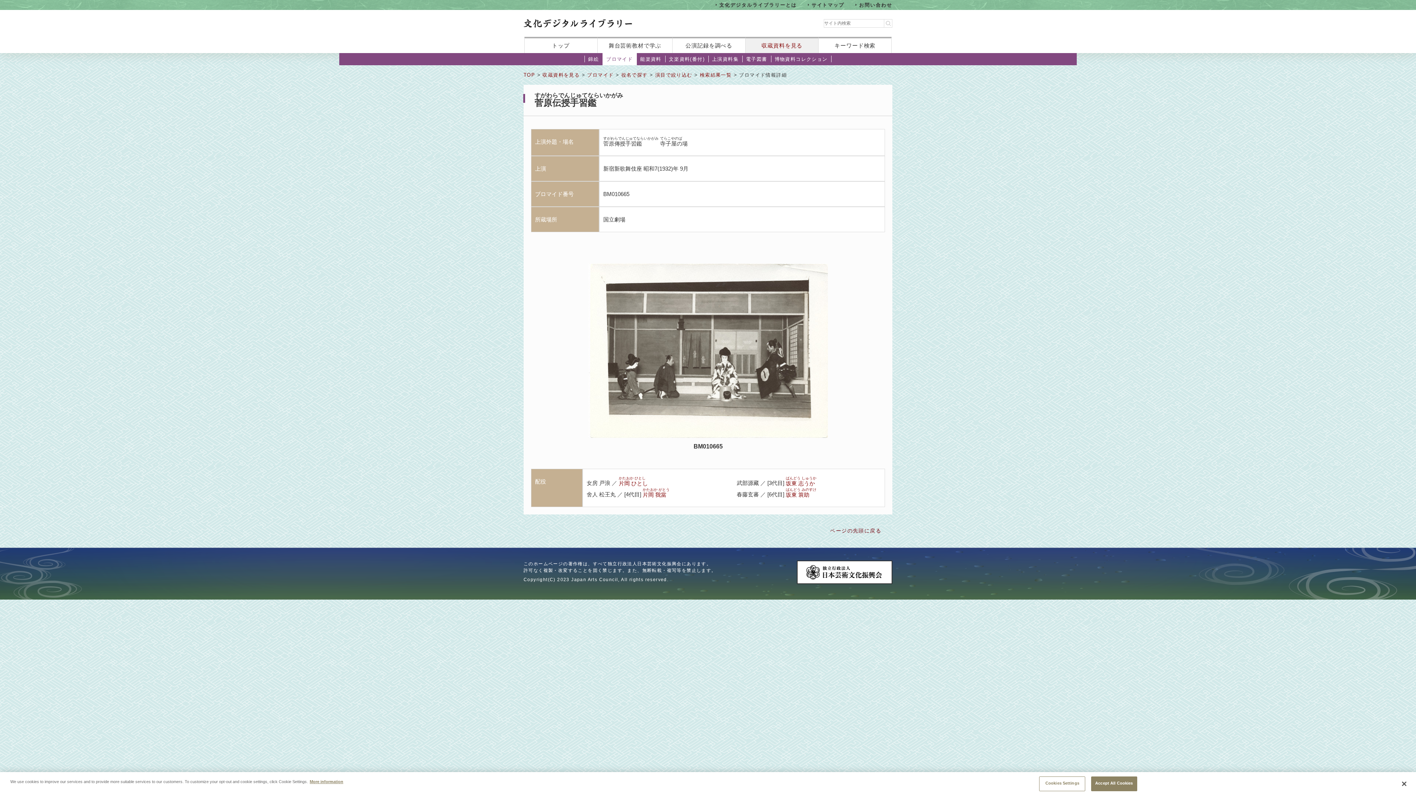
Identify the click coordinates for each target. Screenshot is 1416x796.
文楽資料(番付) (687, 59)
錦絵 (593, 59)
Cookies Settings (1062, 783)
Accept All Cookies (1114, 783)
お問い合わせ (875, 4)
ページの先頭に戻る (855, 531)
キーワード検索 (854, 45)
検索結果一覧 (716, 75)
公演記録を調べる (709, 45)
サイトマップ (828, 4)
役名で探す (634, 75)
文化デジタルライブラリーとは (757, 4)
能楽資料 (651, 59)
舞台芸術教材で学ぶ (635, 45)
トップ (561, 45)
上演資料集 (725, 59)
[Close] (1404, 784)
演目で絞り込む (674, 75)
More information (326, 781)
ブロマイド (619, 59)
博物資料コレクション (801, 59)
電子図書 (756, 59)
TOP (529, 75)
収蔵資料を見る (781, 45)
